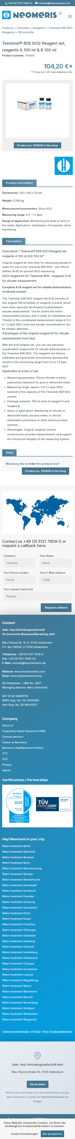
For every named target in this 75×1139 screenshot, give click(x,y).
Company (9, 555)
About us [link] (7, 725)
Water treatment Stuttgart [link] (18, 1008)
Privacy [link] (6, 764)
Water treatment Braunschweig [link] (22, 868)
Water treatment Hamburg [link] (18, 941)
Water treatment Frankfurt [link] (18, 924)
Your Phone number (16, 572)
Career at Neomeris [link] (14, 742)
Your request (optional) (18, 589)
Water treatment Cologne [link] (18, 963)
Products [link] (7, 27)
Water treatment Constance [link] (19, 969)
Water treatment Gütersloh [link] (19, 935)
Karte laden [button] (37, 1084)
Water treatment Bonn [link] (16, 862)
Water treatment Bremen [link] (17, 873)
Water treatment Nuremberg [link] (20, 1002)
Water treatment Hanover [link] (18, 946)
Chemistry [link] (23, 27)
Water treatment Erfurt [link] (16, 913)
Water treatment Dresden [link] (18, 896)
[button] (70, 19)
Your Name (47, 555)
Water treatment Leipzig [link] (17, 974)
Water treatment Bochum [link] (18, 857)
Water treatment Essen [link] (16, 918)
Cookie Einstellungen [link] (24, 1133)
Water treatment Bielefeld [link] (18, 851)
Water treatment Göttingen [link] (19, 929)
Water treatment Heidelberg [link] (20, 952)
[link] (37, 464)
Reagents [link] (39, 27)
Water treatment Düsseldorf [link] (20, 907)
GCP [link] (5, 759)
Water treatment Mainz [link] (16, 985)
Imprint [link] (6, 770)
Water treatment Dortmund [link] (19, 890)
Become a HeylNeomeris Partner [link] (22, 747)
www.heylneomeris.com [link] (30, 671)
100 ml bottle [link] (26, 32)
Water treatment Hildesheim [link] (20, 957)
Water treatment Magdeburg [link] (20, 980)
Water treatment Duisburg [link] (18, 901)
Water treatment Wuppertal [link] (19, 1019)
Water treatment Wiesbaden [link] (20, 1013)
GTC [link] (5, 753)
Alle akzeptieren (52, 1133)
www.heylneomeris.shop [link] (26, 675)
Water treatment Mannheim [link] (19, 991)
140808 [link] (29, 55)
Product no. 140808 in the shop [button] (37, 145)
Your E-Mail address (53, 572)
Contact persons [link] (12, 736)
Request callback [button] (56, 607)
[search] (60, 11)
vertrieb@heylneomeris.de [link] (29, 662)
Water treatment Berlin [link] (16, 846)
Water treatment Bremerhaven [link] (21, 879)
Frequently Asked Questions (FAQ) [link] (24, 731)
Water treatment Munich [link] (17, 997)
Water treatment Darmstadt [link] (19, 885)
